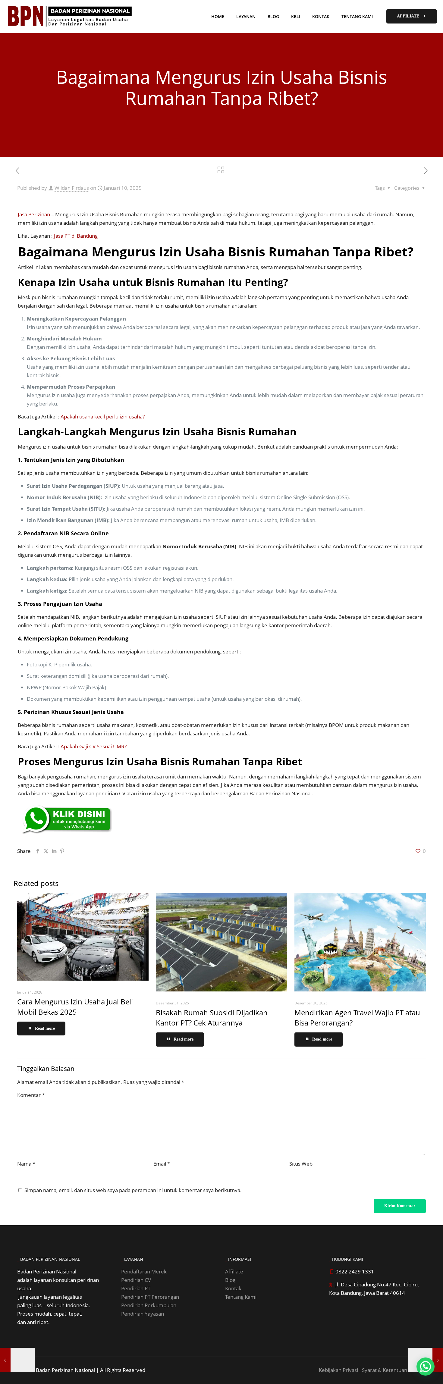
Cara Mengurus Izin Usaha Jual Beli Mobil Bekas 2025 (75, 1007)
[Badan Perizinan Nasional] (70, 16)
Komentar (31, 1094)
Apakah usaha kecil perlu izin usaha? (103, 416)
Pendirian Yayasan (142, 1313)
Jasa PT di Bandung (76, 235)
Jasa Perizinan (34, 214)
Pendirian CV (136, 1279)
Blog (230, 1279)
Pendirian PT (135, 1288)
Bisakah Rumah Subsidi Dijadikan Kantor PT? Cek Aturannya (212, 1017)
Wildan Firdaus (72, 187)
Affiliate (234, 1271)
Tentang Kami (240, 1296)
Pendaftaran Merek (144, 1271)
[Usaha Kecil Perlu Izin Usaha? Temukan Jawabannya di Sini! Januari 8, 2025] (17, 1360)
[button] (425, 1366)
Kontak (233, 1288)
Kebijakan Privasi (338, 1370)
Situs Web (301, 1163)
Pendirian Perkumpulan (148, 1305)
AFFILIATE (408, 16)
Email (161, 1163)
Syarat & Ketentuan (384, 1370)
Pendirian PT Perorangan (150, 1296)
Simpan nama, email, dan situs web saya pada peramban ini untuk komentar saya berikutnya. (133, 1190)
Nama (26, 1163)
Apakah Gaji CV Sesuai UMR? (94, 746)
